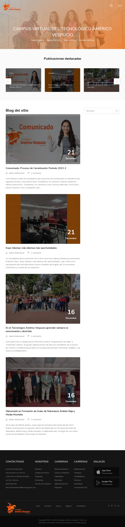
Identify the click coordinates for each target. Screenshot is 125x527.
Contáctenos (81, 506)
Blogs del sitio (70, 40)
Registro (69, 506)
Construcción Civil (80, 487)
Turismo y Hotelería (62, 473)
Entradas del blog (86, 40)
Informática (78, 484)
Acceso (58, 506)
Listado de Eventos (42, 473)
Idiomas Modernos (61, 469)
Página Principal (37, 40)
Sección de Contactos (43, 484)
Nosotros (38, 469)
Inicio (38, 506)
